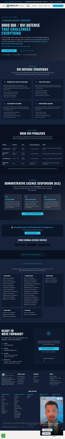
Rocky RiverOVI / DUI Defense (30, 297)
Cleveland (16, 396)
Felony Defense (30, 244)
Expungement (20, 383)
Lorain (3, 402)
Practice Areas (28, 6)
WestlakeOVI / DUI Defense (30, 304)
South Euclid (16, 417)
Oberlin (3, 405)
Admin (49, 5)
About (22, 5)
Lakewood (16, 397)
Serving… (41, 5)
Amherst (3, 396)
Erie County (30, 394)
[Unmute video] (43, 399)
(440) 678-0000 (10, 50)
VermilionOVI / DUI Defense (8, 297)
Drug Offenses (19, 244)
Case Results (36, 380)
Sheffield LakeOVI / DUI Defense (10, 295)
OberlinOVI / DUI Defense (8, 293)
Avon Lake (4, 399)
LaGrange (4, 409)
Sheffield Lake (4, 411)
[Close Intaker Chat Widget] (61, 399)
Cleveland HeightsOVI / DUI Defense (31, 283)
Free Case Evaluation (58, 5)
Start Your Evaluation (48, 348)
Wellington (4, 412)
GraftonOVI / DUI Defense (8, 285)
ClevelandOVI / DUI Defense (30, 281)
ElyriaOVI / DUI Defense (8, 283)
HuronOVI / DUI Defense (29, 312)
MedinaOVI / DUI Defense (8, 314)
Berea (15, 403)
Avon (3, 397)
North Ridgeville (5, 403)
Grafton (3, 408)
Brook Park (16, 411)
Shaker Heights (17, 412)
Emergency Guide (31, 233)
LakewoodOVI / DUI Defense (30, 289)
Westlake (16, 402)
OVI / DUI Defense (21, 378)
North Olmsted (17, 406)
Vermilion (3, 406)
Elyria (3, 400)
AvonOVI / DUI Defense (8, 280)
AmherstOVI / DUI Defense (8, 278)
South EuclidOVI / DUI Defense (30, 300)
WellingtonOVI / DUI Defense (9, 299)
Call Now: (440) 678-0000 (33, 213)
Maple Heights (17, 416)
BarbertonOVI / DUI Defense (51, 280)
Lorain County (5, 394)
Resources (34, 5)
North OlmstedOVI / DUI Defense (31, 293)
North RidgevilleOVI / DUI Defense (10, 291)
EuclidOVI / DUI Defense (29, 285)
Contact (45, 5)
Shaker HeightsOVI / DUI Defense (31, 299)
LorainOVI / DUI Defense (8, 289)
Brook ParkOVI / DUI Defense (30, 280)
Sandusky (29, 396)
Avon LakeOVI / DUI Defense (9, 281)
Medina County (44, 394)
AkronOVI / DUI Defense (50, 278)
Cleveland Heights (18, 408)
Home (19, 5)
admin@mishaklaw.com (10, 350)
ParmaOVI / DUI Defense (29, 295)
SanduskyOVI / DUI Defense (30, 314)
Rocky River (16, 405)
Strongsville (16, 400)
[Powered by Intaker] (54, 436)
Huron (28, 397)
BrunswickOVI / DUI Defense (9, 312)
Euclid (15, 409)
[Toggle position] (58, 399)
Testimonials (36, 381)
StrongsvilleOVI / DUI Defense (30, 302)
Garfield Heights (17, 414)
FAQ (34, 378)
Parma (15, 399)
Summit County (56, 394)
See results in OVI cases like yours (31, 254)
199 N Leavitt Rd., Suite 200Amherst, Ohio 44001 (55, 384)
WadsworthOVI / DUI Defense (9, 316)
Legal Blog (36, 376)
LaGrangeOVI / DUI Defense (9, 287)
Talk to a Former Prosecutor (27, 50)
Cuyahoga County (19, 394)
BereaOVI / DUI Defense (29, 278)
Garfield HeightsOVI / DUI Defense (31, 287)
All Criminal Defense (43, 244)
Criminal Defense (5, 17)
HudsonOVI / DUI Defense (50, 281)
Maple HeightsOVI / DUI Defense (31, 291)
